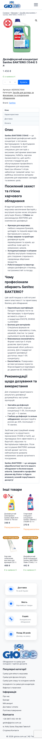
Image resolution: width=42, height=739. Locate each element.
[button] (36, 20)
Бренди (6, 700)
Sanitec (12, 103)
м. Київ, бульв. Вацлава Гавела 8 (16, 726)
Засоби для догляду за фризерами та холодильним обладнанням (18, 95)
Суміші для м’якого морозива (15, 673)
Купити (23, 82)
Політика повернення (12, 710)
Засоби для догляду (28, 13)
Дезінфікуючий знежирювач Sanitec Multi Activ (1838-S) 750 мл (11, 517)
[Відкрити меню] (36, 5)
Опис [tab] (7, 110)
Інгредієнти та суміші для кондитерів (18, 684)
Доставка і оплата (10, 707)
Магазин (14, 13)
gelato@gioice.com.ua (12, 723)
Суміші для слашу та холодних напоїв (19, 681)
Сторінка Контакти (11, 730)
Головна (6, 13)
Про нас (6, 696)
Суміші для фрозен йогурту (14, 677)
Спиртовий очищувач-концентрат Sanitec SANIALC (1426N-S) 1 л (30, 518)
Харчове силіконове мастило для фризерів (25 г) (10, 559)
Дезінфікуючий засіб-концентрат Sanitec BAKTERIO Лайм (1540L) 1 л (30, 559)
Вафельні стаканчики (12, 688)
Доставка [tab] (8, 119)
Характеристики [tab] (12, 114)
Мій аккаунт (8, 703)
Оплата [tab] (8, 123)
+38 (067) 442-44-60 (12, 719)
